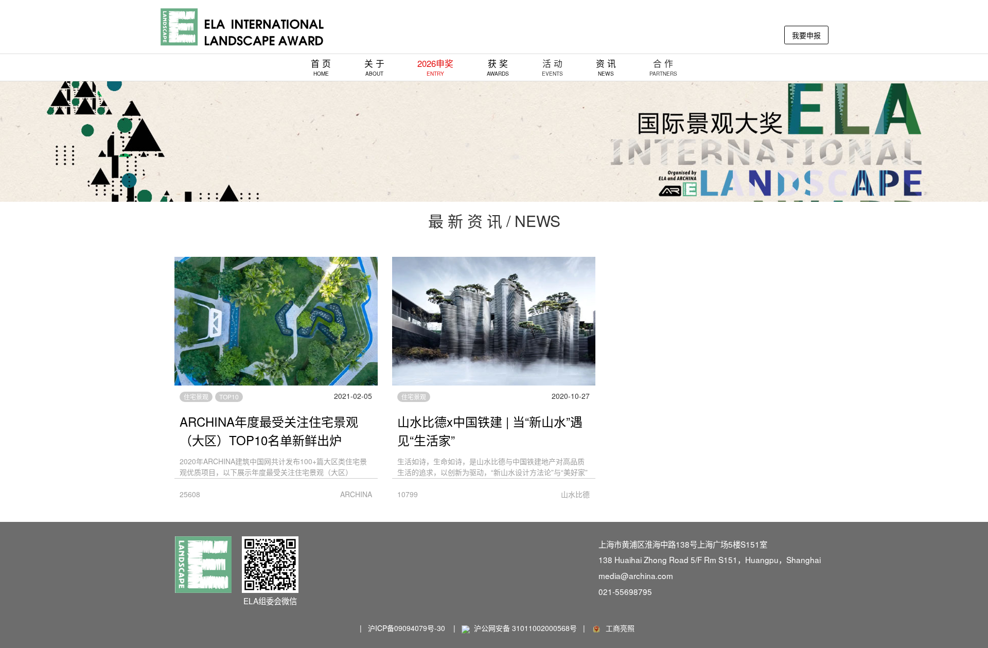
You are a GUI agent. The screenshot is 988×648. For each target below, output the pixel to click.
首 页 (321, 67)
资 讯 (606, 67)
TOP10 (229, 396)
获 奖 (498, 67)
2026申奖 (435, 67)
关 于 (374, 67)
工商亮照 (618, 628)
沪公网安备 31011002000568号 (525, 628)
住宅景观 (196, 396)
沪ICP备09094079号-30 (406, 628)
